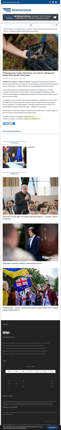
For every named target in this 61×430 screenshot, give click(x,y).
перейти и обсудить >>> (32, 119)
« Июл (4, 392)
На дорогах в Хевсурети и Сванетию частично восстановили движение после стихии (24, 353)
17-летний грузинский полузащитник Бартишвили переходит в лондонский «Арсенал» (25, 348)
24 (9, 386)
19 (23, 383)
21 (37, 383)
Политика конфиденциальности (50, 421)
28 (37, 386)
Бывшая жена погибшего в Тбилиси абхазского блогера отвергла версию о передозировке (26, 343)
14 (37, 380)
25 (16, 386)
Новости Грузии (7, 424)
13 (30, 380)
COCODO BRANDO (48, 424)
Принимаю (52, 427)
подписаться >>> (29, 116)
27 (30, 386)
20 (30, 383)
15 (44, 380)
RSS (4, 356)
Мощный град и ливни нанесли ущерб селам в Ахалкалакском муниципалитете (23, 345)
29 (44, 386)
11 (16, 380)
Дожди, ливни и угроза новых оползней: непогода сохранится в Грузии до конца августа (25, 351)
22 (44, 383)
